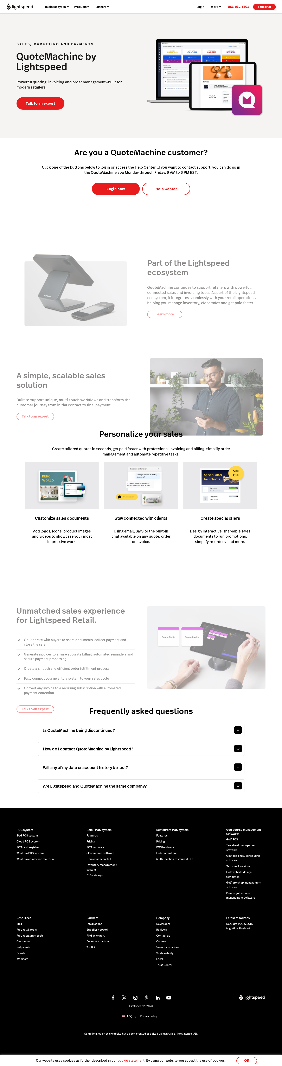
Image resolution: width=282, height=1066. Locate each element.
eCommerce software (100, 853)
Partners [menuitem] (101, 7)
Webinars (22, 959)
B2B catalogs (94, 875)
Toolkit (90, 947)
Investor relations (167, 947)
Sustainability (164, 953)
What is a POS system (30, 853)
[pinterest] (146, 997)
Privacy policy (148, 1016)
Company (162, 918)
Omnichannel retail (98, 859)
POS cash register (28, 847)
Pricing (90, 842)
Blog (19, 924)
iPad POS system (27, 836)
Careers (161, 941)
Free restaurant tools (30, 936)
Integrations (94, 924)
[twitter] (124, 997)
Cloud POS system (28, 842)
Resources (24, 918)
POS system (25, 830)
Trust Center (164, 965)
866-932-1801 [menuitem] (238, 7)
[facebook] (113, 997)
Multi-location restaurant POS (175, 859)
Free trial (264, 7)
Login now (116, 188)
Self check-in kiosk (238, 866)
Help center (24, 947)
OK (246, 1060)
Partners (92, 918)
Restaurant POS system (172, 830)
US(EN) (131, 1016)
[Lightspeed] (19, 7)
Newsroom (163, 924)
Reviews (161, 930)
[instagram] (135, 997)
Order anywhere (166, 853)
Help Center (166, 188)
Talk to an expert (40, 103)
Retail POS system (99, 830)
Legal (159, 959)
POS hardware (95, 847)
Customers (24, 941)
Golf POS (232, 839)
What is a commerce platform (35, 859)
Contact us (163, 936)
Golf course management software (243, 832)
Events (21, 953)
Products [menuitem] (80, 7)
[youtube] (168, 997)
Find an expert (95, 936)
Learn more (164, 314)
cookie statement (131, 1060)
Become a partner (97, 941)
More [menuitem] (214, 7)
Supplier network (97, 930)
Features (92, 836)
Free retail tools (27, 930)
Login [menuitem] (200, 7)
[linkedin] (157, 997)
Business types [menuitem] (55, 7)
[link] (238, 6)
